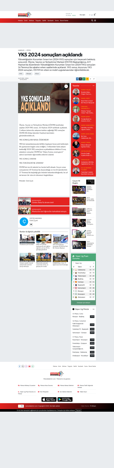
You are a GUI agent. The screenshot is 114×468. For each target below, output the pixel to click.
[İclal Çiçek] (24, 221)
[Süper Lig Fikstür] (93, 309)
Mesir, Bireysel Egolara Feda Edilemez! (86, 146)
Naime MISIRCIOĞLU (87, 125)
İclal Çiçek (34, 220)
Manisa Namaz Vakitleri (67, 385)
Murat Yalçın (86, 90)
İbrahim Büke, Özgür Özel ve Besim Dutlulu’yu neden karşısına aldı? (86, 93)
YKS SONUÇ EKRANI (27, 159)
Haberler (21, 50)
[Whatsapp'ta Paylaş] (83, 78)
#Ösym (37, 73)
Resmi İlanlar (64, 20)
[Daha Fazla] (87, 78)
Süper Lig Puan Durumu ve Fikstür (27, 392)
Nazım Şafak (85, 116)
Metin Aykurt (86, 151)
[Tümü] (93, 86)
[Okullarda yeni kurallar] (27, 239)
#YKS (20, 73)
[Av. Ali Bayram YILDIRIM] (76, 170)
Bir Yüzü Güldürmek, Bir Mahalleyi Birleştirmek (86, 137)
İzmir (26, 20)
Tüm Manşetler (44, 392)
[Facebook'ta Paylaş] (77, 78)
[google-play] (65, 399)
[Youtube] (29, 366)
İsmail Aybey (85, 98)
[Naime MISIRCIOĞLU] (76, 127)
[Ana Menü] (95, 20)
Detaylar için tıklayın (83, 302)
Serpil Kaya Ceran (87, 134)
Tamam (78, 410)
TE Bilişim (93, 406)
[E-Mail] (31, 224)
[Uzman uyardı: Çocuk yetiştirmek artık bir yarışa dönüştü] (27, 257)
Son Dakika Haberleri (66, 392)
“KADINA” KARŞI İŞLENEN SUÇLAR (87, 173)
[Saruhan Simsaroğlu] (76, 109)
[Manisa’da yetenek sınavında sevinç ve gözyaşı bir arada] (43, 257)
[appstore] (49, 399)
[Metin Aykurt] (76, 153)
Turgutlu (38, 20)
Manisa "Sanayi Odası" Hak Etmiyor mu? (87, 112)
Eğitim (29, 50)
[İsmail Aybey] (76, 100)
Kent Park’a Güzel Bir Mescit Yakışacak (87, 101)
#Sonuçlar (28, 73)
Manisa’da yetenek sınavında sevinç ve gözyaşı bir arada (42, 264)
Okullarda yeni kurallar (27, 244)
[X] (22, 366)
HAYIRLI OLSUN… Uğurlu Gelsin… (87, 128)
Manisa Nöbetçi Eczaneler (27, 385)
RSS (21, 406)
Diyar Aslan (85, 160)
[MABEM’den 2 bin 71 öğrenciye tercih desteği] (60, 257)
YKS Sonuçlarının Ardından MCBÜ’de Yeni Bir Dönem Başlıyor (60, 246)
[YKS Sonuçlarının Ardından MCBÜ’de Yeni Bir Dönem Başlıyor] (60, 239)
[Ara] (92, 20)
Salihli (44, 20)
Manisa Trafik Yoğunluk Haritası (85, 386)
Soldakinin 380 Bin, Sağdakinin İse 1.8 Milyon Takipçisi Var (87, 163)
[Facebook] (19, 366)
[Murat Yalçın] (76, 92)
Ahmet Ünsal (85, 142)
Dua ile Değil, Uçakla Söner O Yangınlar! (86, 154)
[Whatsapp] (32, 366)
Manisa (20, 20)
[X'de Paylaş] (80, 78)
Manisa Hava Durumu (46, 385)
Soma (57, 20)
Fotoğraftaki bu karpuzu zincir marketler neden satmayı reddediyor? (86, 120)
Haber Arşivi (83, 392)
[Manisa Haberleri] (24, 14)
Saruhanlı (50, 20)
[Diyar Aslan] (76, 162)
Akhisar (31, 20)
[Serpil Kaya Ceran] (76, 136)
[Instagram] (26, 366)
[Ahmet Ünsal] (76, 144)
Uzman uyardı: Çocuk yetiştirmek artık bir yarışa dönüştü (26, 264)
